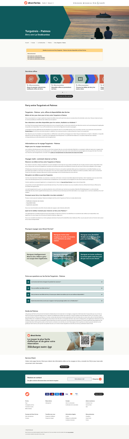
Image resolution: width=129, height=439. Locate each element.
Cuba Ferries (88, 418)
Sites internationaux (29, 416)
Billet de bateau (28, 408)
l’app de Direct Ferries (66, 182)
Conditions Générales (70, 420)
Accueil (27, 42)
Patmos (50, 42)
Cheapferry (88, 416)
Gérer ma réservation (70, 403)
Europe (33, 42)
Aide (87, 406)
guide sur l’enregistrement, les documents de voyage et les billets (67, 152)
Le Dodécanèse (41, 42)
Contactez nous (89, 403)
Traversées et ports (29, 406)
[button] (65, 282)
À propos (27, 418)
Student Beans (29, 131)
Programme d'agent (49, 418)
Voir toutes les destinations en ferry (36, 58)
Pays (26, 403)
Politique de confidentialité (71, 418)
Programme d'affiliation (50, 416)
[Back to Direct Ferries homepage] (32, 3)
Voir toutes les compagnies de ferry (36, 57)
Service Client (89, 404)
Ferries (87, 420)
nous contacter (70, 432)
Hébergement (48, 403)
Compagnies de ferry (29, 404)
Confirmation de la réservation (72, 404)
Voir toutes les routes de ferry (34, 56)
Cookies (67, 416)
